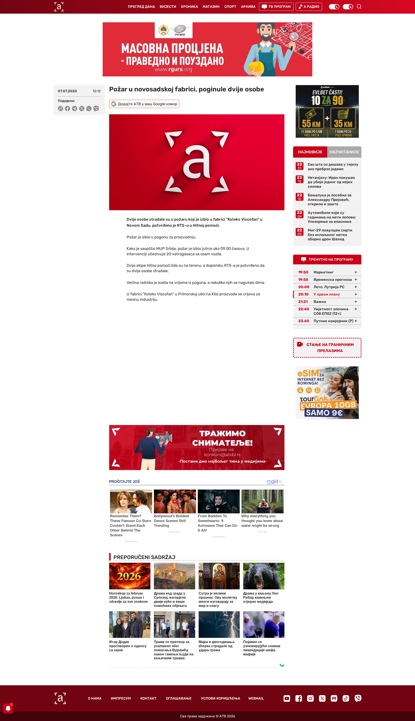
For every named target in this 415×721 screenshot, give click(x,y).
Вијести (168, 7)
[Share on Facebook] (67, 108)
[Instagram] (310, 698)
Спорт (230, 7)
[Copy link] (60, 108)
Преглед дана (141, 7)
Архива (248, 7)
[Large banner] (207, 49)
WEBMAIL (256, 698)
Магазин (211, 7)
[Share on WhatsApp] (89, 108)
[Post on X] (82, 108)
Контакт (148, 698)
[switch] (334, 6)
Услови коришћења (220, 698)
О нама (94, 698)
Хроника (189, 7)
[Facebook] (298, 698)
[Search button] (359, 6)
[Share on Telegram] (74, 108)
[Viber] (357, 698)
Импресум (121, 698)
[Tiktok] (346, 698)
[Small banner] (327, 111)
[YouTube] (287, 698)
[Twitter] (322, 698)
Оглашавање (179, 698)
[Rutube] (334, 698)
